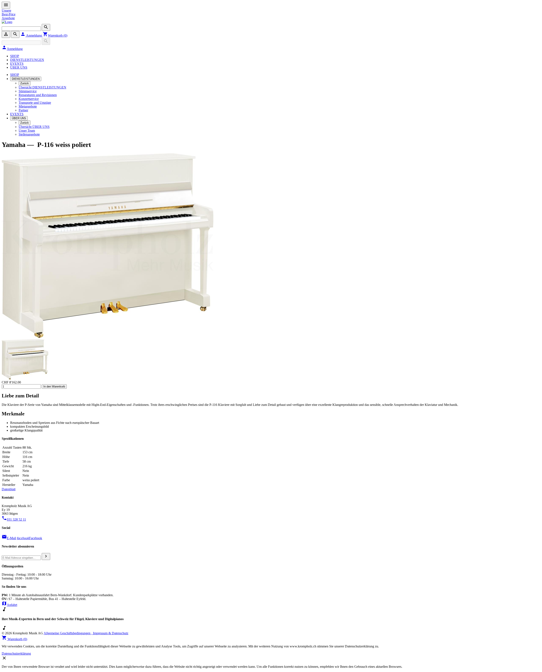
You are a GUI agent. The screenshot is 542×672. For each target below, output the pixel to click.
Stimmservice (28, 91)
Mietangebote (28, 106)
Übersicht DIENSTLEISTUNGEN (42, 87)
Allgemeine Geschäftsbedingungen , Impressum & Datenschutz (86, 633)
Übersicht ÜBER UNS (34, 127)
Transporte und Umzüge (35, 102)
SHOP (14, 56)
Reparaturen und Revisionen (38, 95)
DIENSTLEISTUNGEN (27, 60)
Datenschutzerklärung (16, 653)
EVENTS (17, 63)
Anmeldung (31, 35)
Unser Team (27, 130)
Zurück (24, 83)
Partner (23, 110)
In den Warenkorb (54, 386)
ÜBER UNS (18, 67)
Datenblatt (8, 489)
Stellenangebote (29, 134)
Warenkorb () (55, 35)
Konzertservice (29, 99)
